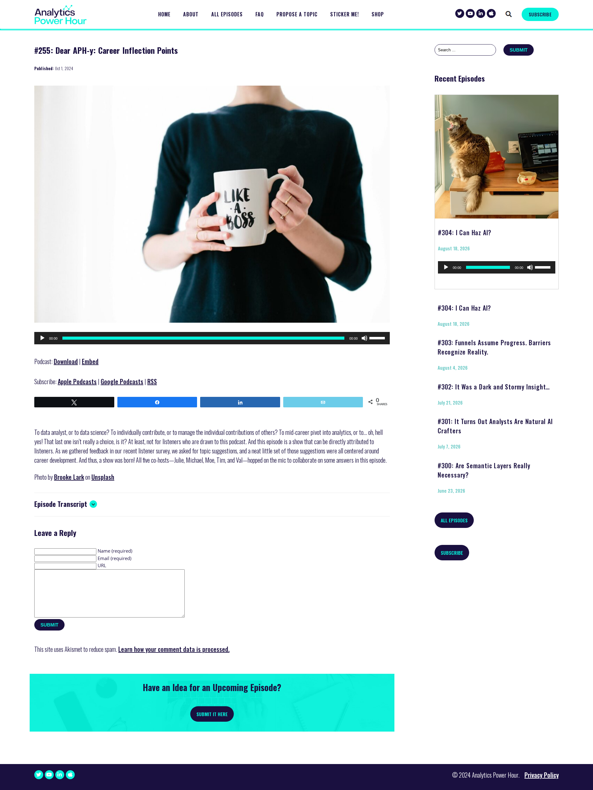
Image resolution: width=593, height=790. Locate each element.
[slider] (378, 337)
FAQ (259, 14)
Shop (378, 14)
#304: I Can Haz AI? (464, 232)
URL (102, 565)
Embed (90, 361)
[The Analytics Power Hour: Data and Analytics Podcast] (60, 15)
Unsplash (102, 477)
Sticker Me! (344, 14)
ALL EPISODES (454, 520)
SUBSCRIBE (540, 14)
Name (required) (115, 551)
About (191, 14)
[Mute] (364, 338)
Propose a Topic (297, 14)
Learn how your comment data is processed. (173, 649)
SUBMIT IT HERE (212, 714)
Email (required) (114, 558)
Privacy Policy (541, 774)
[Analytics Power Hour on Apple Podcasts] (491, 13)
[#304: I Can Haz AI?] (496, 154)
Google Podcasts (122, 381)
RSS (152, 381)
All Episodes (227, 14)
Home (164, 14)
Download (66, 361)
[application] (212, 338)
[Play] (42, 338)
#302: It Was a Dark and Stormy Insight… (494, 386)
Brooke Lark (69, 477)
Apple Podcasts (77, 381)
